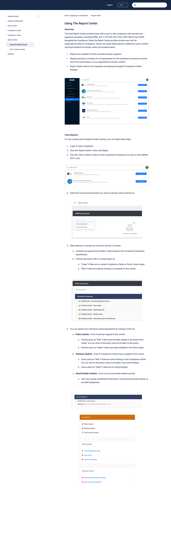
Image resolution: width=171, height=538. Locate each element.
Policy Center (12, 26)
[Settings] (6, 54)
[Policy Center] (6, 26)
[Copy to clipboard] (63, 29)
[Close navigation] (39, 16)
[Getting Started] (6, 16)
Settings (11, 54)
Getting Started (13, 16)
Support (110, 5)
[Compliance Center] (6, 31)
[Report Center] (6, 40)
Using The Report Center (18, 45)
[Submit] (135, 5)
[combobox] (149, 5)
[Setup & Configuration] (6, 21)
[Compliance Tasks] (6, 35)
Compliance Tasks (14, 35)
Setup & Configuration (15, 21)
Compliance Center (14, 30)
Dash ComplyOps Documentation (76, 16)
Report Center (12, 40)
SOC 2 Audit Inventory (17, 49)
